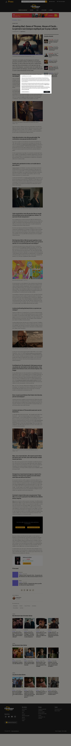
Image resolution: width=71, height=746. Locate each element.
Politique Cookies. (46, 84)
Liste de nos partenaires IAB (25, 89)
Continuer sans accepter (47, 75)
